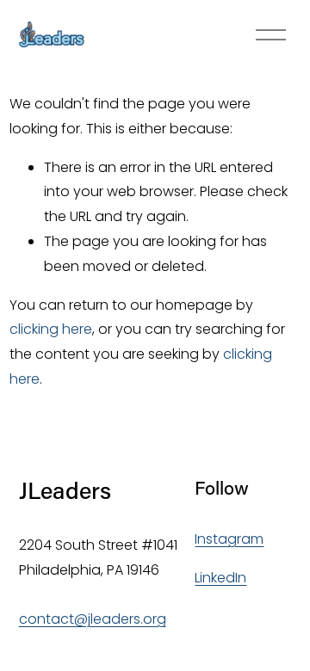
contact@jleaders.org (92, 619)
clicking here (50, 329)
